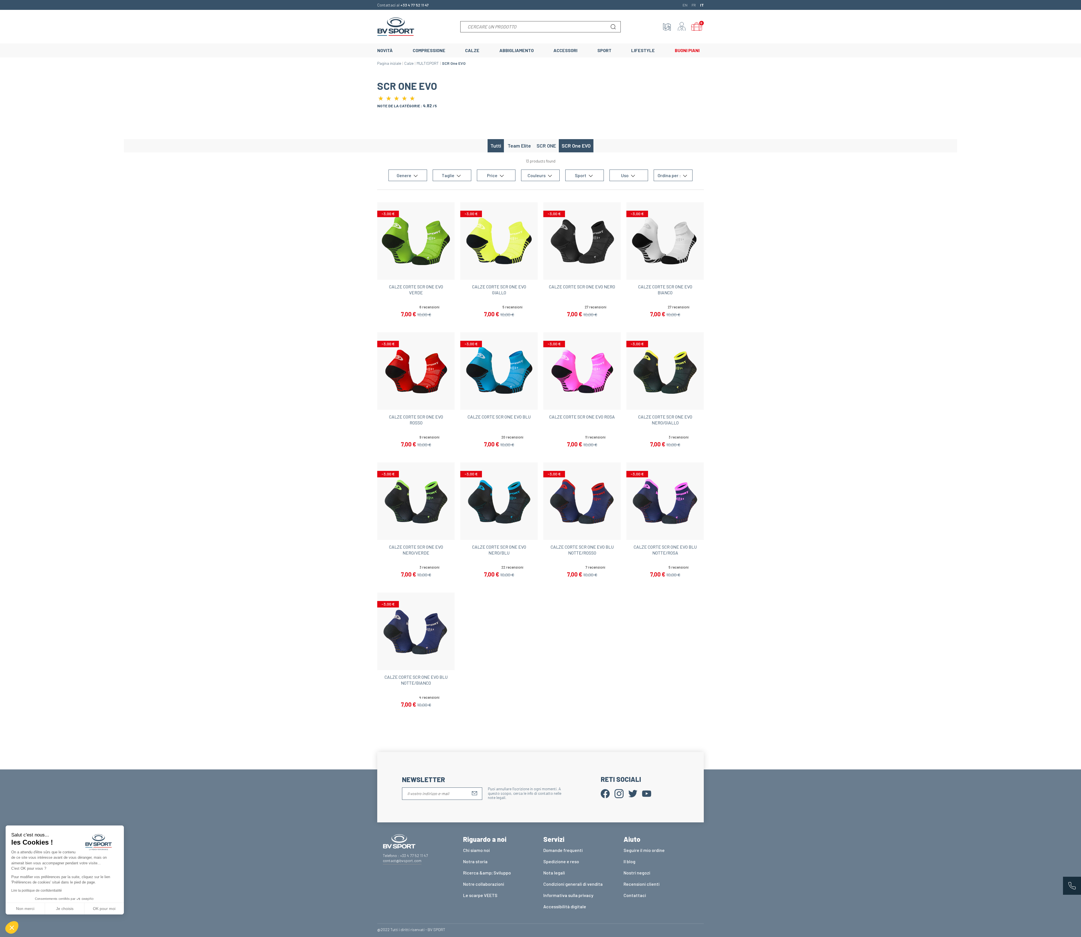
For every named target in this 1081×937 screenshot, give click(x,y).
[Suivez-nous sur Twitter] (632, 793)
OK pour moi (104, 908)
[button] (12, 927)
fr (694, 4)
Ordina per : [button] (670, 175)
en (685, 4)
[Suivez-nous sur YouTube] (646, 793)
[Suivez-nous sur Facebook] (605, 793)
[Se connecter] (682, 27)
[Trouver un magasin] (667, 27)
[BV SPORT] (395, 26)
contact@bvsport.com (402, 860)
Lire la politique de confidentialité (36, 891)
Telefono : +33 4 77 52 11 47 (405, 855)
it (702, 4)
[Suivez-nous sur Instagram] (619, 793)
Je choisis (64, 908)
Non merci (25, 908)
